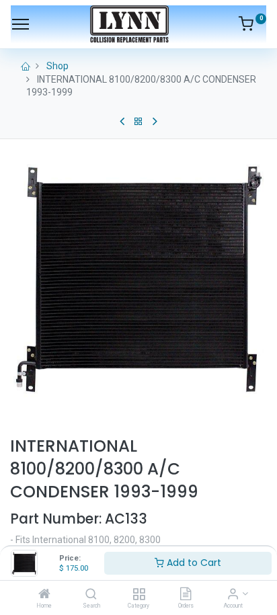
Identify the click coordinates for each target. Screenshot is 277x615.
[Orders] (185, 594)
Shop (57, 65)
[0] (252, 26)
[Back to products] (138, 121)
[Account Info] (233, 594)
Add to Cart (192, 562)
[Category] (138, 594)
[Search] (91, 594)
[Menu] (20, 24)
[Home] (44, 594)
